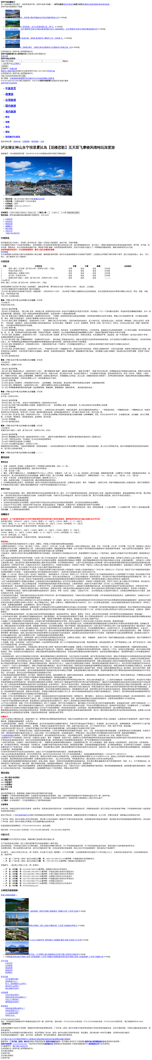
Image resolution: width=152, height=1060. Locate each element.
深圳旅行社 (24, 815)
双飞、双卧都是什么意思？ (16, 984)
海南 (15, 78)
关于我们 (4, 1039)
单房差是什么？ (11, 981)
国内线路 (35, 141)
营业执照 (8, 968)
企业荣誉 (8, 965)
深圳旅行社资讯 (12, 137)
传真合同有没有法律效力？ (16, 997)
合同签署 (4, 992)
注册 (6, 56)
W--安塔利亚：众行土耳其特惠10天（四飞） (37, 27)
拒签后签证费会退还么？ (15, 1008)
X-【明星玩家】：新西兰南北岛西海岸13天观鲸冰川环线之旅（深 (46, 47)
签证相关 (4, 1006)
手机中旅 (51, 71)
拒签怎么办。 (10, 1015)
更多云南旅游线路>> (9, 895)
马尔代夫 (36, 78)
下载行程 (8, 233)
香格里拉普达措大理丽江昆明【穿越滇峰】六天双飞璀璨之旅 (79, 957)
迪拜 (42, 78)
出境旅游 (91, 4)
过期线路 (25, 141)
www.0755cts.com (20, 1044)
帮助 (7, 132)
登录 (2, 56)
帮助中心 (4, 71)
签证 (7, 117)
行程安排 (8, 221)
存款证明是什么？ (12, 1011)
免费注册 (13, 69)
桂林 (18, 78)
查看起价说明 (39, 199)
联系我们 (8, 972)
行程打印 (16, 233)
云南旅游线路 (7, 735)
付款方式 (8, 231)
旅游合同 (8, 970)
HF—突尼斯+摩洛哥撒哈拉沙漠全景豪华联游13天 (39, 18)
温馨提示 (8, 226)
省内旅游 (105, 4)
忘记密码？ (16, 64)
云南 (11, 78)
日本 (26, 78)
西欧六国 (47, 78)
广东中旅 (16, 815)
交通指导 (18, 1039)
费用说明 (8, 224)
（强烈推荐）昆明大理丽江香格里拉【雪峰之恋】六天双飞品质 (54, 911)
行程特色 (8, 219)
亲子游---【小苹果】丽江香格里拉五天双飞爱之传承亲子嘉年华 (53, 954)
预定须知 (8, 229)
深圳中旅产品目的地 (9, 83)
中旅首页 (10, 88)
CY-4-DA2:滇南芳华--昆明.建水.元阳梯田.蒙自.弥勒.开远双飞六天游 (55, 940)
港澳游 (85, 4)
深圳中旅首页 (68, 4)
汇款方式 (8, 963)
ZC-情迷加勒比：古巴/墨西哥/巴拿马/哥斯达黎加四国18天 (74, 29)
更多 (52, 78)
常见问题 (4, 977)
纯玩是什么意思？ (12, 986)
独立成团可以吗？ (12, 988)
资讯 (7, 127)
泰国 (22, 78)
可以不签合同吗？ (12, 995)
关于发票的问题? (12, 979)
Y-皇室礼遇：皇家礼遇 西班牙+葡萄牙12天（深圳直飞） (42, 38)
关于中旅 (4, 961)
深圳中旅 (16, 141)
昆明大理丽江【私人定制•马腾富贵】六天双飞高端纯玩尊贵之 (53, 926)
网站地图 (59, 1039)
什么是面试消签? (12, 1013)
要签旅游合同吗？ (12, 1002)
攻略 (7, 122)
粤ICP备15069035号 (20, 1046)
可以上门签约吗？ (12, 999)
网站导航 (11, 71)
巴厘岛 (30, 78)
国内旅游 (98, 4)
